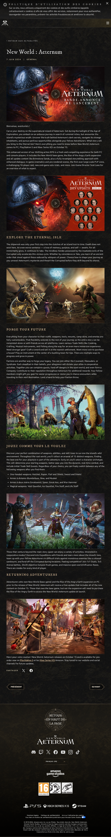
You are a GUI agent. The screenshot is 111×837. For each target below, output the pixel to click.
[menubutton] (108, 23)
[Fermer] (107, 3)
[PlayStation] (32, 806)
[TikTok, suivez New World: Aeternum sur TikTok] (78, 752)
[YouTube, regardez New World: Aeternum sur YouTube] (63, 752)
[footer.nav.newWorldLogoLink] (55, 743)
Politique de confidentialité (50, 815)
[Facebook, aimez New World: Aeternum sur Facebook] (55, 752)
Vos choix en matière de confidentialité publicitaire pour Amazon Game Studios (53, 817)
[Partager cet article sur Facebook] (31, 670)
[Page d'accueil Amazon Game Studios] (55, 773)
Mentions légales (33, 815)
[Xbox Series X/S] (56, 806)
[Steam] (79, 806)
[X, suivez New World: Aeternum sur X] (48, 752)
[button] (55, 93)
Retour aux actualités (23, 41)
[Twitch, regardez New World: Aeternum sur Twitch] (41, 752)
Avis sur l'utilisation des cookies (73, 815)
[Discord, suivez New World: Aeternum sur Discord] (33, 752)
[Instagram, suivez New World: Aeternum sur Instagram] (70, 752)
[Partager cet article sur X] (23, 670)
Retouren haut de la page (55, 719)
